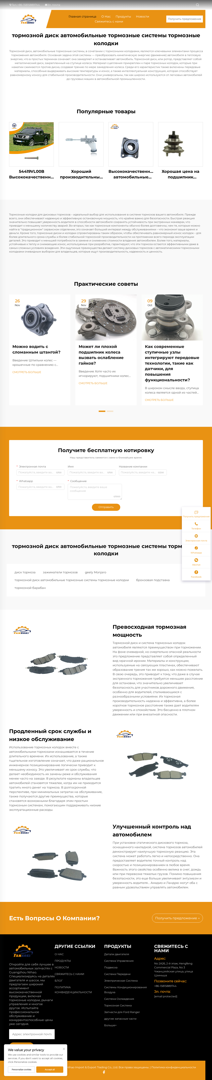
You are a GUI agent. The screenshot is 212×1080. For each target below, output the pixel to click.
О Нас (106, 16)
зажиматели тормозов (60, 572)
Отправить (106, 507)
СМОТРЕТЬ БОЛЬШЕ (26, 372)
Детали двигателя (116, 954)
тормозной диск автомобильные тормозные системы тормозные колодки (72, 580)
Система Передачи (117, 974)
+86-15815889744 (28, 4)
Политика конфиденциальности (173, 1067)
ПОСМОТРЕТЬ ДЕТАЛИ (31, 144)
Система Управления (119, 960)
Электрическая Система (121, 980)
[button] (102, 411)
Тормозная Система (118, 1005)
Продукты (123, 16)
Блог (59, 980)
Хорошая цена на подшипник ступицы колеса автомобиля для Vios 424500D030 (180, 174)
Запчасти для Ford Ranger (122, 1012)
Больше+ (110, 1025)
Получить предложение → (177, 918)
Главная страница (82, 16)
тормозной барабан (30, 588)
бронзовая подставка (153, 580)
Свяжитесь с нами (109, 21)
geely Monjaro (95, 572)
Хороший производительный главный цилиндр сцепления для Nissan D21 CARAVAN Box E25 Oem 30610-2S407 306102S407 (81, 174)
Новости (142, 16)
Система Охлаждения (119, 998)
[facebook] (104, 1072)
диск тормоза (25, 572)
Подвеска (110, 967)
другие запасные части (120, 1018)
